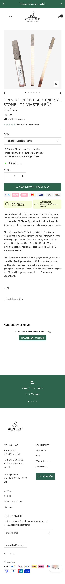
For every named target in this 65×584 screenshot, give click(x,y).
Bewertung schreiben (32, 337)
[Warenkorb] (59, 17)
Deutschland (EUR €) (14, 545)
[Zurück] (5, 93)
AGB (38, 455)
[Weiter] (60, 93)
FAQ (8, 288)
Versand (21, 119)
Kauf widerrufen (45, 476)
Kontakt (7, 496)
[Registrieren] (48, 533)
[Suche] (10, 17)
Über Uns (8, 507)
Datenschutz (41, 466)
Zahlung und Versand (13, 501)
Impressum (41, 450)
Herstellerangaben (14, 299)
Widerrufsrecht (43, 461)
